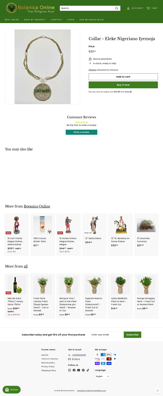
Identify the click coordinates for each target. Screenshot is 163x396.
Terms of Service (49, 358)
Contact (56, 19)
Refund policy (48, 362)
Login (70, 19)
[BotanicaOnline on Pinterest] (83, 370)
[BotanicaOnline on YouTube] (78, 370)
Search (44, 355)
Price (91, 46)
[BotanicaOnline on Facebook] (74, 370)
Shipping (92, 70)
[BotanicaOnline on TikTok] (87, 370)
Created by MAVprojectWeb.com (91, 390)
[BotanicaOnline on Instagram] (69, 370)
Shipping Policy (48, 370)
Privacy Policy (48, 366)
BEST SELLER (12, 19)
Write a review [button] (81, 132)
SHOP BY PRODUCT (35, 19)
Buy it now (123, 84)
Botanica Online (37, 206)
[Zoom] (42, 67)
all (26, 266)
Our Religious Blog (91, 19)
